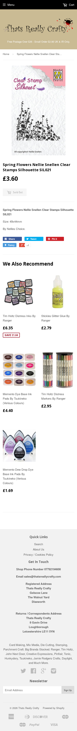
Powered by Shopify (53, 708)
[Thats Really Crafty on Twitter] (23, 672)
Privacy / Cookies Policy (38, 554)
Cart (71, 5)
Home (6, 54)
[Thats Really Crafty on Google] (43, 672)
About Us (38, 549)
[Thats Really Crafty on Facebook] (33, 672)
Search (38, 544)
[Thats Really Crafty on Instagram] (53, 672)
